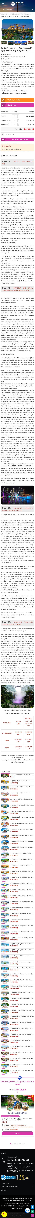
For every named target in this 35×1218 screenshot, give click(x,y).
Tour (17, 1089)
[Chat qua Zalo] (32, 1207)
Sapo (21, 1216)
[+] (18, 115)
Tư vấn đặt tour (13, 100)
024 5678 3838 (22, 1160)
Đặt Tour (17, 1133)
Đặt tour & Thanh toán (20, 139)
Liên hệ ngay (12, 105)
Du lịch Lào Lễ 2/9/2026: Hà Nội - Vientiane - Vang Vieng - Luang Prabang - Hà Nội (17, 1119)
